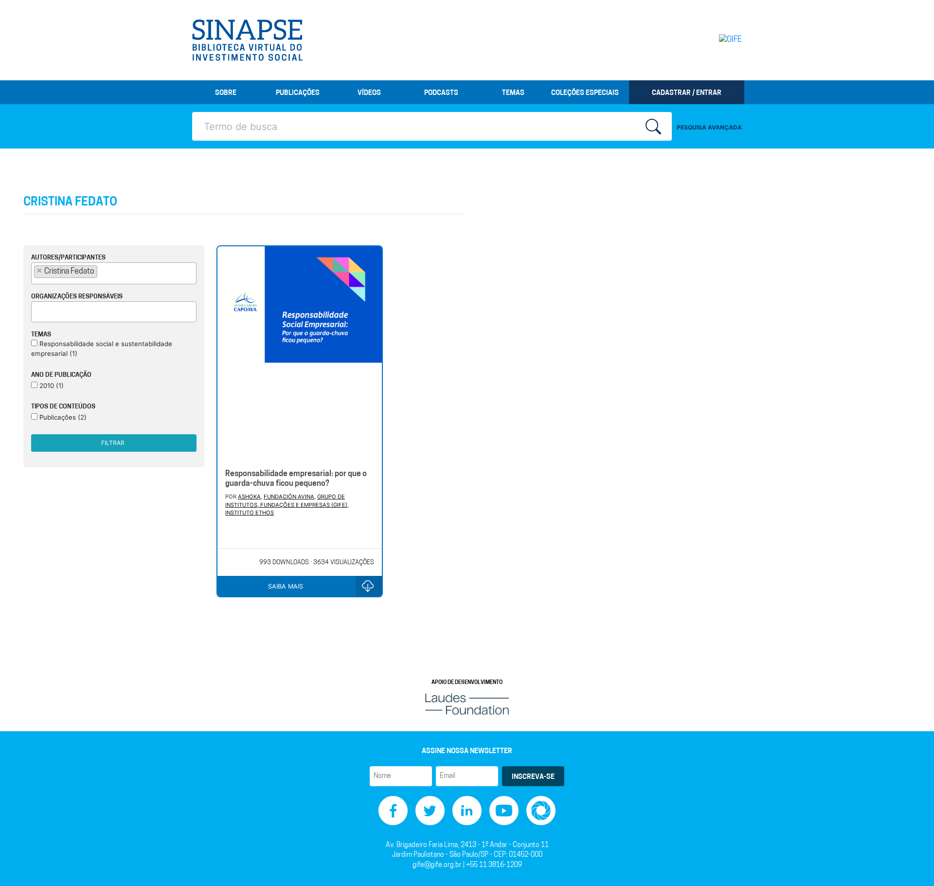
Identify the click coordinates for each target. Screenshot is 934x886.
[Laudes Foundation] (467, 703)
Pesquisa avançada (709, 127)
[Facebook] (393, 811)
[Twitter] (430, 811)
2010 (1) (50, 385)
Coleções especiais (585, 93)
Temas (513, 93)
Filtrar (113, 442)
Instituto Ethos (249, 512)
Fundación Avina (289, 496)
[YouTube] (504, 811)
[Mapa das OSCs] (541, 811)
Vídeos (369, 93)
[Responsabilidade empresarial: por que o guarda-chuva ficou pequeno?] (299, 353)
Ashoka (249, 496)
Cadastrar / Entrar (686, 93)
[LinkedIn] (467, 811)
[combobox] (114, 273)
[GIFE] (710, 40)
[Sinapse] (247, 40)
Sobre (225, 93)
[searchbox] (103, 271)
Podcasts (441, 93)
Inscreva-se (533, 777)
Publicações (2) (62, 417)
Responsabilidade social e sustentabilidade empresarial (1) (101, 348)
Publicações (298, 93)
